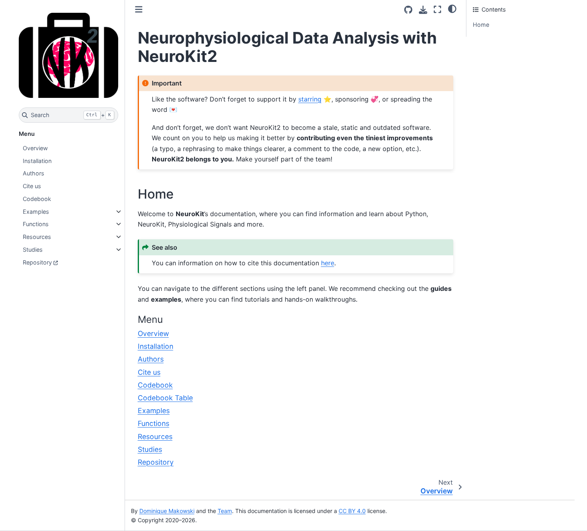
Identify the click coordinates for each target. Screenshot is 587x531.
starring (309, 99)
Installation (37, 160)
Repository (37, 262)
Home (481, 24)
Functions (36, 224)
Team (225, 510)
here (327, 263)
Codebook (37, 198)
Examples (36, 211)
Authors (33, 173)
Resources (37, 236)
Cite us (32, 186)
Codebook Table (165, 398)
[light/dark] (452, 8)
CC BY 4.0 (352, 510)
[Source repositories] (408, 9)
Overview (35, 148)
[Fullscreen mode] (437, 9)
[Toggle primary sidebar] (138, 9)
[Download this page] (423, 9)
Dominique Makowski (166, 510)
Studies (33, 249)
